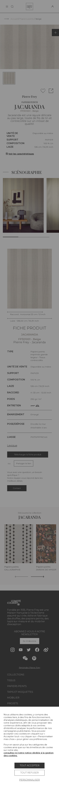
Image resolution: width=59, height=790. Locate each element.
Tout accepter (29, 765)
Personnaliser (29, 779)
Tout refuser (29, 772)
